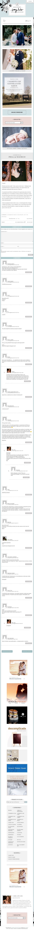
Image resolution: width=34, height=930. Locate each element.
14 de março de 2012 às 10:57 (17, 450)
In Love (30, 222)
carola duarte (10, 281)
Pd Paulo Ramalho (10, 837)
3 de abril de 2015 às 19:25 (12, 639)
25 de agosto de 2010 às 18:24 (13, 312)
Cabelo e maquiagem (19, 811)
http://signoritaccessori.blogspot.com (10, 268)
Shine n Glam (10, 339)
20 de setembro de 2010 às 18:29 (13, 392)
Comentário (4, 231)
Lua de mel (19, 832)
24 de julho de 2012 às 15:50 (12, 557)
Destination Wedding (11, 830)
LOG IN (30, 1)
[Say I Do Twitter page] (28, 21)
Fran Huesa (9, 539)
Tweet (3, 222)
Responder (28, 272)
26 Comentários (19, 222)
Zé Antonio (21, 195)
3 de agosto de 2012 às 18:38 (13, 607)
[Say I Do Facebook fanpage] (30, 21)
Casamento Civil (12, 813)
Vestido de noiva (21, 841)
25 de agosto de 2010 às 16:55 (13, 296)
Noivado (19, 834)
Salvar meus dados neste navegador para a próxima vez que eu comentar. (16, 252)
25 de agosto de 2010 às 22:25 (13, 326)
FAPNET (26, 927)
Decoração (20, 214)
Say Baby (10, 839)
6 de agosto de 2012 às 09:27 (17, 623)
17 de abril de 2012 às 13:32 (12, 490)
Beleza (10, 810)
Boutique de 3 (6, 193)
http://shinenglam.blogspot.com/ (9, 346)
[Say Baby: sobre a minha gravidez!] (17, 137)
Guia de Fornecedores (13, 859)
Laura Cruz (9, 590)
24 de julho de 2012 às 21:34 (12, 574)
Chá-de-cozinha (12, 824)
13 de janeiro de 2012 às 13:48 (13, 406)
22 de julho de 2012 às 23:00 (12, 540)
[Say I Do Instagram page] (26, 21)
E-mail (2, 246)
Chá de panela (20, 822)
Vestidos (4, 216)
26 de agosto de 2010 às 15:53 (17, 372)
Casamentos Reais (12, 214)
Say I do (26, 214)
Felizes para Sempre (20, 830)
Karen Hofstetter (16, 927)
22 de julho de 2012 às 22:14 (12, 523)
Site (18, 246)
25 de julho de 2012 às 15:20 (12, 591)
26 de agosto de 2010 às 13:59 (13, 340)
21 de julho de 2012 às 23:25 (12, 504)
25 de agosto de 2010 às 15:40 (13, 264)
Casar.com (11, 822)
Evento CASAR (11, 857)
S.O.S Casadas (20, 836)
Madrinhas (10, 834)
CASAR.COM (11, 855)
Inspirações (11, 832)
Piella (10, 192)
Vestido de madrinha (11, 842)
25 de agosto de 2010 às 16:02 (13, 282)
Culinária (19, 824)
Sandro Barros (26, 196)
